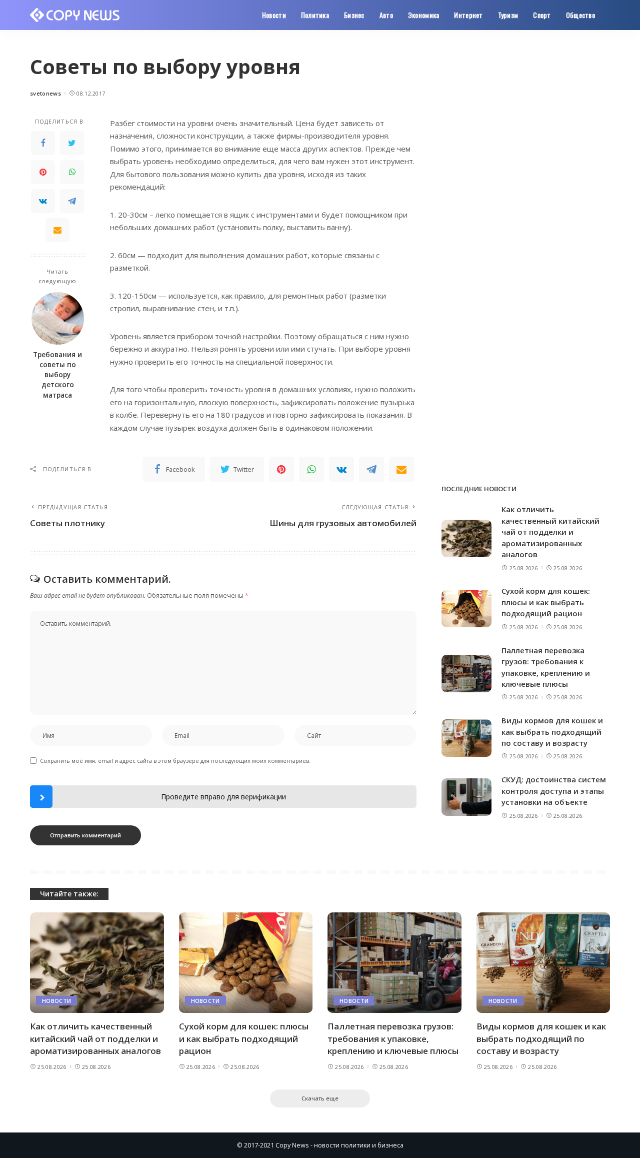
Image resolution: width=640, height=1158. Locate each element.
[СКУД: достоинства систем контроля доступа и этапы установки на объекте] (467, 797)
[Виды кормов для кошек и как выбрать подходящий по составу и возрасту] (467, 738)
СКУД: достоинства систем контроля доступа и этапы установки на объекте (554, 790)
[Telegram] (72, 201)
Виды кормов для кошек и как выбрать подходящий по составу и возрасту (552, 731)
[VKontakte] (43, 201)
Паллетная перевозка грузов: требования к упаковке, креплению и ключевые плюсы (393, 1038)
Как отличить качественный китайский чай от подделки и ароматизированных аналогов (551, 531)
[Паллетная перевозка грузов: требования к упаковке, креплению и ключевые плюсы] (467, 673)
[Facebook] (43, 143)
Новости (56, 1000)
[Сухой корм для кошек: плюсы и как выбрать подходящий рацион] (467, 608)
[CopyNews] (75, 15)
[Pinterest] (43, 172)
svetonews (45, 93)
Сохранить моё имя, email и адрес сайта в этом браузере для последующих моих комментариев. (175, 760)
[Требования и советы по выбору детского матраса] (58, 318)
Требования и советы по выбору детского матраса (57, 375)
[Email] (58, 230)
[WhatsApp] (72, 172)
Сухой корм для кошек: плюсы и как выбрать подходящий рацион (546, 602)
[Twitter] (72, 143)
